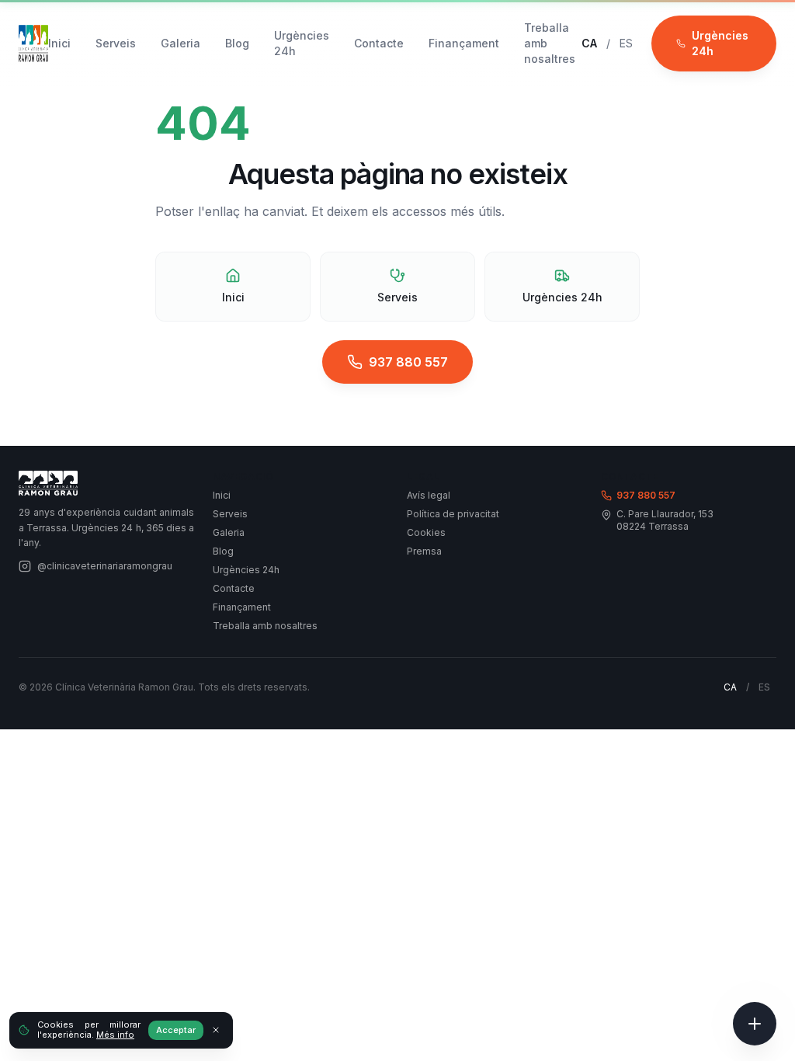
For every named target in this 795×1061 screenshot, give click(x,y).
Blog (237, 43)
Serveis (115, 43)
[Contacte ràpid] (754, 1023)
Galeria (180, 43)
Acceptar (176, 1029)
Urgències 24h (301, 43)
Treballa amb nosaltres (549, 43)
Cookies (426, 532)
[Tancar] (216, 1030)
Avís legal (428, 495)
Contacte (379, 43)
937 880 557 (408, 362)
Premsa (424, 551)
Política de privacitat (453, 514)
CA (589, 43)
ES (626, 43)
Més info (115, 1034)
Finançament (464, 43)
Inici (59, 43)
